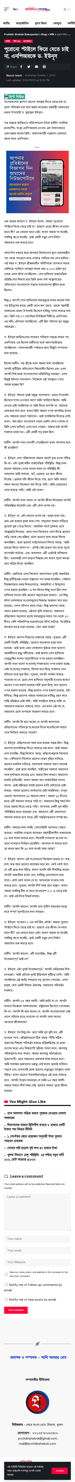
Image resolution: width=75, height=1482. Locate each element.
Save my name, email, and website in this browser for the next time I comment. (38, 1274)
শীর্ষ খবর (17, 41)
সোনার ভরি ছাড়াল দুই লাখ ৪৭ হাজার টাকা (32, 1148)
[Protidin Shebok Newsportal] (37, 9)
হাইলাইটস (27, 41)
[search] (56, 9)
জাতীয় (8, 41)
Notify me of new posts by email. (33, 1299)
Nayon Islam (14, 75)
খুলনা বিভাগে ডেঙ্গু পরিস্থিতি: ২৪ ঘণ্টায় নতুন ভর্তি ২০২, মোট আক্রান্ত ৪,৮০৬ (34, 1157)
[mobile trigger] (7, 9)
